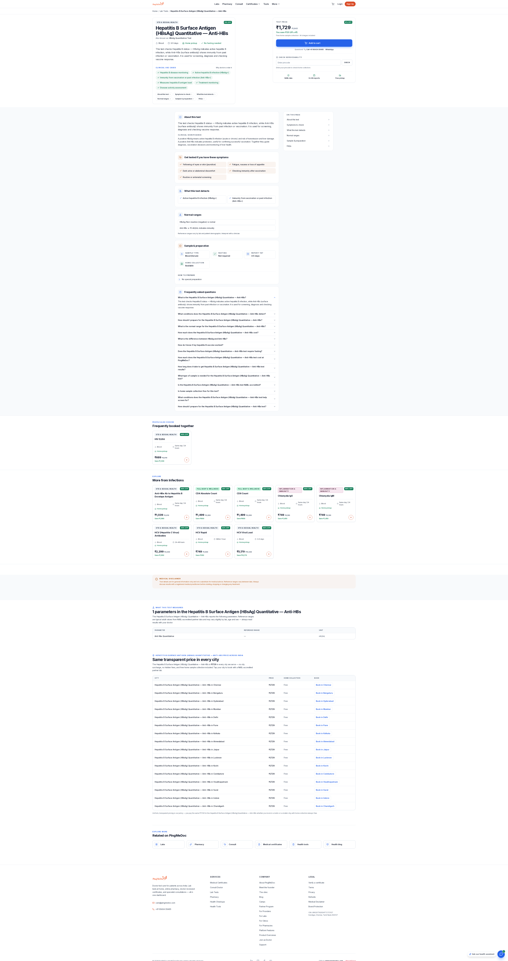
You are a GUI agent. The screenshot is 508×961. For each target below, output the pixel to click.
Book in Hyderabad (324, 701)
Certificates (252, 4)
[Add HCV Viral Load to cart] (268, 554)
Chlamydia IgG (285, 495)
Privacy (312, 892)
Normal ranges (163, 99)
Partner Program (266, 906)
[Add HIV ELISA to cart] (186, 460)
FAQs (201, 99)
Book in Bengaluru (324, 693)
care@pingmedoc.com (165, 903)
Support (262, 945)
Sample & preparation (183, 99)
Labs (216, 4)
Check (347, 62)
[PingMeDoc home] (158, 4)
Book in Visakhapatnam (327, 782)
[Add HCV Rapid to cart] (227, 554)
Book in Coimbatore (325, 774)
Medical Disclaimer (317, 902)
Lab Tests (164, 11)
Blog (261, 897)
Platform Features (266, 930)
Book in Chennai (323, 685)
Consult (239, 4)
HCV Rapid (201, 532)
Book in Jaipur (322, 749)
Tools (266, 4)
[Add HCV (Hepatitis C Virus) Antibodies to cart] (186, 554)
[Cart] (333, 4)
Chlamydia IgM (326, 495)
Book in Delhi (322, 717)
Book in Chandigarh (325, 806)
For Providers (265, 911)
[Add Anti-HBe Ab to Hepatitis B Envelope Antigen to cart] (186, 517)
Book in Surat (322, 790)
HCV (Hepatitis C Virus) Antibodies (167, 534)
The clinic (263, 892)
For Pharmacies (266, 925)
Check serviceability (290, 57)
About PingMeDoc (267, 883)
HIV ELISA (160, 439)
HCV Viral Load (245, 532)
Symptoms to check (182, 94)
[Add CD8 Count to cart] (268, 517)
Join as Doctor (265, 940)
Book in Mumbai (323, 709)
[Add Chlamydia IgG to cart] (310, 517)
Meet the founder (266, 887)
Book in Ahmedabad (325, 741)
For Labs (263, 916)
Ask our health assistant (483, 954)
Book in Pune (322, 725)
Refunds (312, 897)
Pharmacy (227, 4)
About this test (163, 94)
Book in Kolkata (323, 733)
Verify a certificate (316, 883)
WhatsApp (329, 49)
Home (155, 11)
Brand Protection (316, 906)
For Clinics (263, 921)
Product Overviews (267, 935)
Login (340, 4)
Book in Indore (322, 798)
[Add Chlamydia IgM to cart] (351, 517)
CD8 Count (242, 493)
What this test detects (205, 94)
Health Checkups (217, 902)
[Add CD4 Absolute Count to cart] (227, 517)
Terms (311, 887)
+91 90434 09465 (163, 909)
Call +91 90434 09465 (314, 49)
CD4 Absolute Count (206, 493)
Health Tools (215, 906)
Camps (262, 902)
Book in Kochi (322, 766)
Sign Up (350, 4)
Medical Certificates (218, 883)
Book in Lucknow (324, 757)
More (274, 4)
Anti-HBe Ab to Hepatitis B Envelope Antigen (168, 495)
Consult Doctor (216, 887)
